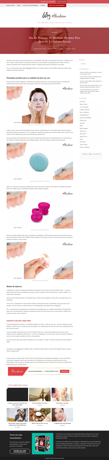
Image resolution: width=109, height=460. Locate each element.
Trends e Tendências (85, 147)
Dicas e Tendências (84, 112)
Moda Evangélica (84, 128)
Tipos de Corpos (83, 144)
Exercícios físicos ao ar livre (39, 403)
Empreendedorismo (84, 115)
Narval (81, 139)
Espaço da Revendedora (85, 117)
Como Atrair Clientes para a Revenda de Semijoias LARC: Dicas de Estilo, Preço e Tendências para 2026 (89, 91)
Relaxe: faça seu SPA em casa (40, 423)
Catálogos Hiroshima (84, 109)
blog (19, 349)
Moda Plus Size (83, 136)
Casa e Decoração (84, 107)
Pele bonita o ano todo (62, 403)
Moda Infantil (83, 133)
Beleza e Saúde (59, 48)
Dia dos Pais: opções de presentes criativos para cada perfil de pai (17, 424)
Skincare (28, 68)
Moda (81, 125)
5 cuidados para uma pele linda (62, 423)
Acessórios (82, 101)
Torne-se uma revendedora (19, 451)
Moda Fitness (83, 131)
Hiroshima (54, 32)
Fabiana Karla (83, 120)
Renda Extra (83, 141)
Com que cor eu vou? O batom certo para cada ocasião (17, 404)
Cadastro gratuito (61, 1)
